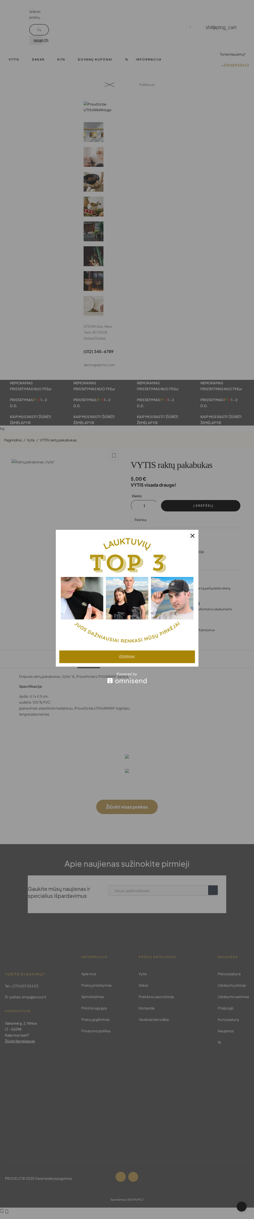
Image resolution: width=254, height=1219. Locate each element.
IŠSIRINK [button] (127, 656)
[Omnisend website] (127, 678)
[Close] (192, 536)
